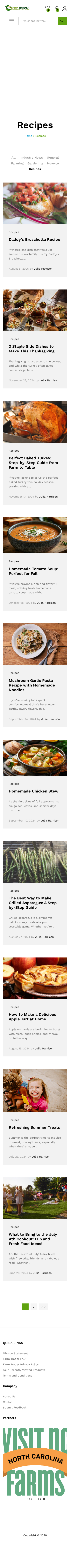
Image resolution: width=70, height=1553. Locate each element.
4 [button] (39, 1499)
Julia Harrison (43, 268)
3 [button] (35, 1499)
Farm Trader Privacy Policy (20, 1364)
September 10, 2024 (22, 820)
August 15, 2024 (19, 1048)
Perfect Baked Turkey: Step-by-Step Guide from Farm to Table (33, 463)
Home (28, 135)
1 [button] (26, 1499)
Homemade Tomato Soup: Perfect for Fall (33, 571)
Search (62, 21)
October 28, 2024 (20, 602)
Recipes (35, 169)
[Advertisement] (35, 83)
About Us (9, 1396)
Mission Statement (15, 1353)
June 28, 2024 (18, 1272)
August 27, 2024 (19, 936)
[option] (35, 1462)
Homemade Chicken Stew (34, 791)
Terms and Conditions (17, 1375)
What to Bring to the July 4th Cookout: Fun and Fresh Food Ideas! (33, 1239)
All (13, 157)
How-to (53, 163)
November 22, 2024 (22, 380)
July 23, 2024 (18, 1156)
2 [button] (30, 1499)
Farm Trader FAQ (14, 1358)
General (53, 157)
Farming (17, 163)
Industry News (31, 157)
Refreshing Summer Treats (34, 1127)
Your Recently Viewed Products (24, 1369)
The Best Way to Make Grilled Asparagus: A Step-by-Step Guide (34, 903)
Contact (8, 1402)
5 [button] (44, 1499)
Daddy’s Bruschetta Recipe (34, 239)
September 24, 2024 (22, 719)
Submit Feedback (14, 1407)
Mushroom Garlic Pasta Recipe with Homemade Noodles (32, 685)
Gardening (35, 163)
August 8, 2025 (19, 268)
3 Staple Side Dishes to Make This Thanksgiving (31, 348)
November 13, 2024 (21, 496)
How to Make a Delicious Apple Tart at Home (32, 1016)
